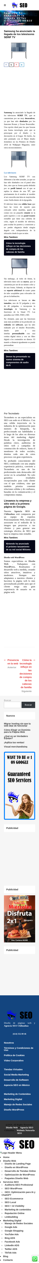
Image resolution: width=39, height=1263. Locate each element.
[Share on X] (11, 65)
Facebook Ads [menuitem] (12, 1241)
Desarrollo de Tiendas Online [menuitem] (20, 1171)
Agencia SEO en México (17, 1085)
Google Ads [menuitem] (11, 1227)
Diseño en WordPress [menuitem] (16, 1167)
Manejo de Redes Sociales (18, 1104)
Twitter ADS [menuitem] (11, 1249)
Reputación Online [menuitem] (14, 1213)
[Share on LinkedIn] (22, 65)
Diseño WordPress (14, 1109)
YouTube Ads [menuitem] (12, 1234)
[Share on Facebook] (6, 65)
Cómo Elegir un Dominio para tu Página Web (17, 731)
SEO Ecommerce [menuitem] (14, 1198)
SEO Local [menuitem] (10, 1202)
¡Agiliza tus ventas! (14, 742)
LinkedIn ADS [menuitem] (12, 1245)
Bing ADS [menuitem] (10, 1238)
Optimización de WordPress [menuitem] (20, 1174)
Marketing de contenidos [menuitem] (18, 1209)
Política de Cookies (14, 1055)
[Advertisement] (19, 90)
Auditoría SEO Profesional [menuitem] (19, 1185)
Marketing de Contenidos (17, 1094)
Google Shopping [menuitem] (14, 1230)
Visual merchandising (15, 747)
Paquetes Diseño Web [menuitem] (16, 1178)
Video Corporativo (14, 1060)
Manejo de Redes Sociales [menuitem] (19, 1223)
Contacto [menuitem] (8, 1260)
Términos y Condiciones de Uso (18, 1049)
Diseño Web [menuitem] (9, 1161)
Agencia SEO (26, 1127)
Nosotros (9, 1042)
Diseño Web (12, 1127)
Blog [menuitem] (5, 1256)
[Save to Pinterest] (16, 65)
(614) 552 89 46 (19, 1034)
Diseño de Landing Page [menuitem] (18, 1163)
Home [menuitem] (6, 1157)
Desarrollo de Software (16, 1080)
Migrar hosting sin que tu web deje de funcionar (17, 725)
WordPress (9, 566)
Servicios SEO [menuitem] (11, 1182)
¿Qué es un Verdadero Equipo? (16, 737)
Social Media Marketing (16, 1074)
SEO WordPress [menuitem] (13, 1188)
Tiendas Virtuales (13, 1069)
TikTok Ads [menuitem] (10, 1252)
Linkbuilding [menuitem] (11, 1217)
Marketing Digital (13, 1099)
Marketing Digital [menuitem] (12, 1220)
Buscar (7, 700)
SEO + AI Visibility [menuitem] (14, 1206)
